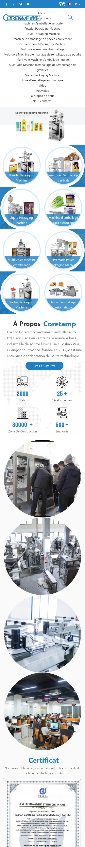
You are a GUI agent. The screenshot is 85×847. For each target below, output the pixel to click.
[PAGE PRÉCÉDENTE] (6, 47)
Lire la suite (41, 287)
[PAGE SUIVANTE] (79, 47)
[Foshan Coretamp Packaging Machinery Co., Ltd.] (22, 17)
